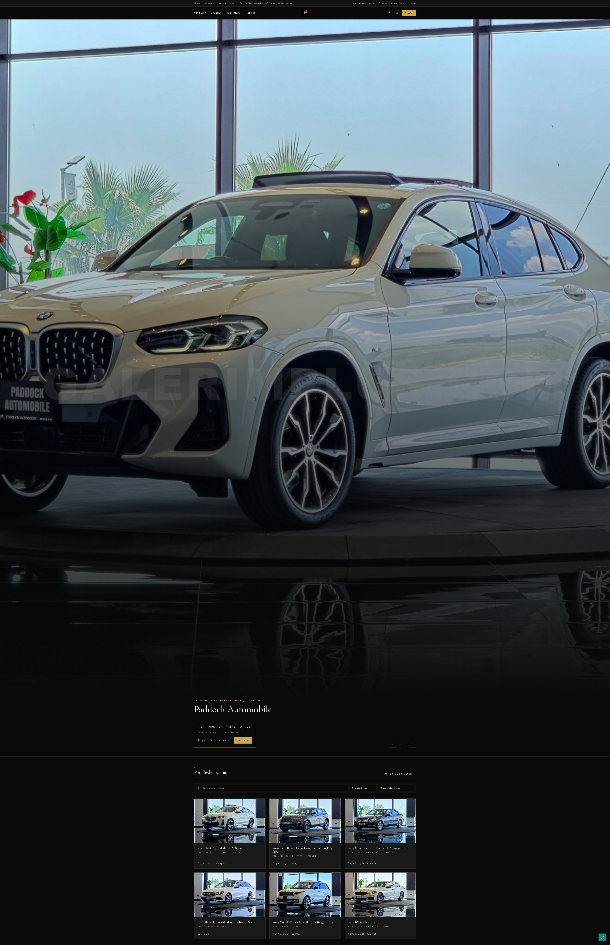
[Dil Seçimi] (397, 13)
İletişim (250, 13)
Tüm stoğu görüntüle (399, 774)
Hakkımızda (234, 13)
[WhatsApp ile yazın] (602, 937)
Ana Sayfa (200, 13)
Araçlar (216, 13)
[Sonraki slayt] (413, 744)
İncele (241, 740)
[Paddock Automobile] (305, 13)
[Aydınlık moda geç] (389, 13)
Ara (410, 13)
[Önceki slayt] (393, 744)
